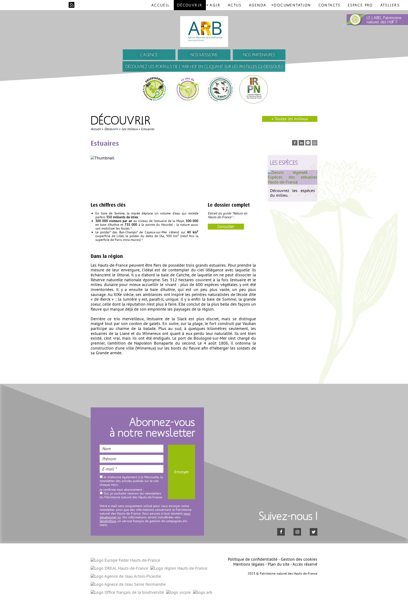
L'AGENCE (149, 54)
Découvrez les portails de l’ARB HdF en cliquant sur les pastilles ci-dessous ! (203, 66)
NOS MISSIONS (204, 54)
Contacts (330, 5)
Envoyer (181, 471)
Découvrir (190, 5)
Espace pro (360, 5)
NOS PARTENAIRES (259, 54)
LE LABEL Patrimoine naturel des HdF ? (384, 19)
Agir (215, 5)
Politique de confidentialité (252, 559)
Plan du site (278, 564)
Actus (235, 5)
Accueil (160, 5)
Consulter (225, 226)
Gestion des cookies (299, 559)
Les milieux (130, 129)
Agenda (258, 5)
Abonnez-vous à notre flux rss (71, 5)
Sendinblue (108, 521)
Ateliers (390, 5)
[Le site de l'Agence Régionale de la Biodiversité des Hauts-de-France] (204, 31)
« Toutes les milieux (290, 118)
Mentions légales (248, 564)
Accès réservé (305, 564)
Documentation (292, 5)
